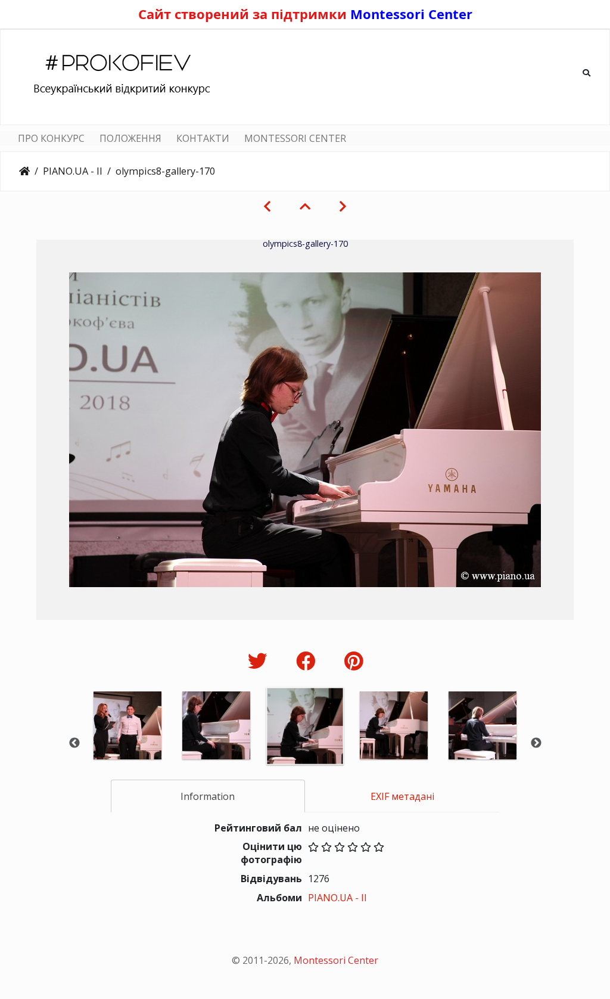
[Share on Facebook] (308, 660)
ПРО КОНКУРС (51, 138)
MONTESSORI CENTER (295, 138)
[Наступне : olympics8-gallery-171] (343, 206)
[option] (127, 742)
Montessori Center (411, 14)
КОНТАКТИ (202, 138)
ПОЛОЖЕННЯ (130, 138)
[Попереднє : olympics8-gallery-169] (267, 206)
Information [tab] (207, 796)
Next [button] (536, 743)
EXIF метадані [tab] (402, 796)
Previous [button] (74, 743)
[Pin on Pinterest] (353, 660)
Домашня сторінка (24, 171)
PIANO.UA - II (72, 171)
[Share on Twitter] (260, 660)
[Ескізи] (305, 206)
